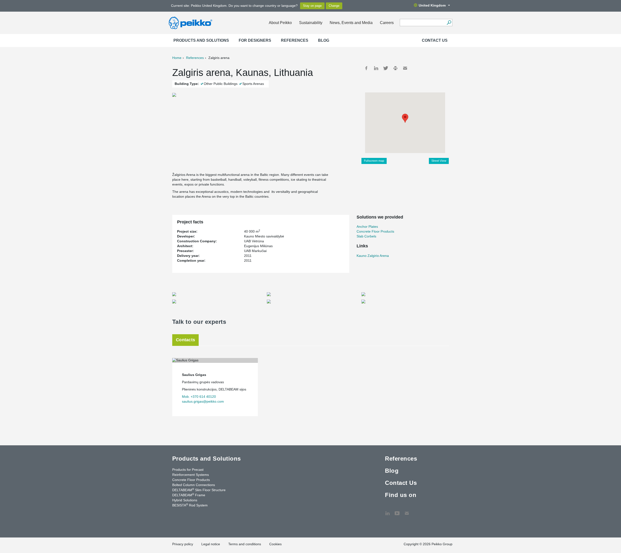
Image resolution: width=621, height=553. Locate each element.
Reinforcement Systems (190, 475)
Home (176, 58)
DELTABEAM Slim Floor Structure (199, 490)
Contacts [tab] (185, 339)
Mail (405, 68)
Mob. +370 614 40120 (199, 396)
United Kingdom (432, 5)
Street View (438, 161)
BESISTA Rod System (190, 505)
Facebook (366, 68)
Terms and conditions (244, 544)
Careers (387, 23)
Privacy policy (182, 544)
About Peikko (280, 23)
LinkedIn (376, 68)
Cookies (275, 544)
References (294, 40)
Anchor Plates (367, 226)
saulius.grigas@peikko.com (203, 401)
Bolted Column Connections (193, 485)
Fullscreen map (374, 161)
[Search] (449, 22)
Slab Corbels (366, 236)
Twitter (385, 68)
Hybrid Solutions (184, 500)
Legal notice (210, 544)
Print (395, 68)
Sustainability (310, 23)
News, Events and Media (351, 23)
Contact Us (435, 40)
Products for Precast (188, 470)
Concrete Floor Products (375, 231)
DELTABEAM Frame (188, 495)
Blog (323, 40)
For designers (255, 40)
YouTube (397, 510)
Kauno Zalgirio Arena (373, 256)
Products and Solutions (201, 40)
